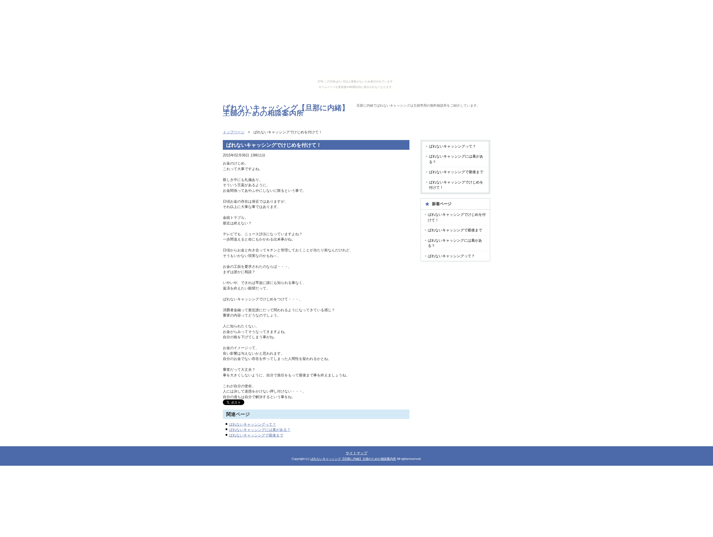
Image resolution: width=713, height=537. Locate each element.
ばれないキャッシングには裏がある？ (259, 430)
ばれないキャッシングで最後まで (256, 435)
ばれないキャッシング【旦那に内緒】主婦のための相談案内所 (286, 110)
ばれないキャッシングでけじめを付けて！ (456, 185)
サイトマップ (356, 453)
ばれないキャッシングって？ (252, 424)
